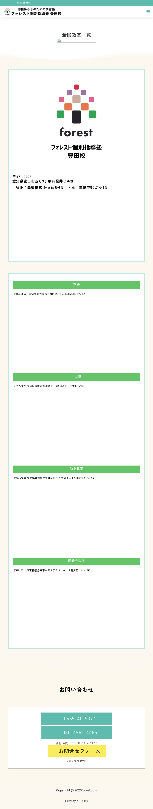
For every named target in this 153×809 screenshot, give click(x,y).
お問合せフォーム (77, 751)
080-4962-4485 (76, 732)
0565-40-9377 (76, 718)
